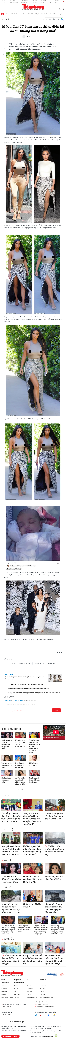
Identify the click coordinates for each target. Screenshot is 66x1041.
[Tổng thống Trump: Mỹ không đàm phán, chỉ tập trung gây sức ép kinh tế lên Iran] (58, 920)
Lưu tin (3, 59)
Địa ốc (25, 14)
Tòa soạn (4, 1002)
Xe (15, 991)
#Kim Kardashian (10, 663)
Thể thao (55, 14)
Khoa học (17, 994)
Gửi (56, 710)
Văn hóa (29, 991)
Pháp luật (48, 14)
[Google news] (55, 1015)
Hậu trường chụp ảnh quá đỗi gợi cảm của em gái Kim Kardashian (24, 678)
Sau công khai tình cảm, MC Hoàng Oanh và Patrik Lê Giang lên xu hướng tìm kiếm (34, 746)
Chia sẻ (3, 54)
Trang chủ (2, 14)
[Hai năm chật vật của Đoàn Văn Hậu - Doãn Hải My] (20, 735)
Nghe (3, 50)
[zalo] (50, 1015)
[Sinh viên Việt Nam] (52, 974)
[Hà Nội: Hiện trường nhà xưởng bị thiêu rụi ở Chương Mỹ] (55, 838)
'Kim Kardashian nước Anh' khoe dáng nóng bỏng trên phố (28, 689)
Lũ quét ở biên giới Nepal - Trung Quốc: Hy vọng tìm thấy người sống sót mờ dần (8, 930)
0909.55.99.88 (41, 1004)
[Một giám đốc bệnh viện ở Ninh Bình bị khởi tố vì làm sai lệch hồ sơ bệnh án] (11, 838)
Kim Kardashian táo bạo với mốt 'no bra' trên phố (25, 684)
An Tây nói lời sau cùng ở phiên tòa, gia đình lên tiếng (20, 781)
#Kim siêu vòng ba (25, 663)
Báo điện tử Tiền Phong (33, 7)
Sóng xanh (19, 14)
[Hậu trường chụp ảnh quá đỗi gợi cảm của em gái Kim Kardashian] (55, 678)
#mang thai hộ (39, 663)
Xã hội (7, 14)
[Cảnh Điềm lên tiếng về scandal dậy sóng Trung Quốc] (7, 735)
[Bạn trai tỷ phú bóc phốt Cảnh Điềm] (7, 758)
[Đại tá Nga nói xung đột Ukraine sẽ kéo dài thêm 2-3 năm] (25, 920)
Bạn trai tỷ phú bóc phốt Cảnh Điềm (6, 765)
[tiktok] (46, 1015)
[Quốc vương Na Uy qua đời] (33, 896)
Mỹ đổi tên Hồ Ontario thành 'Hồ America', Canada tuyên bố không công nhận (41, 930)
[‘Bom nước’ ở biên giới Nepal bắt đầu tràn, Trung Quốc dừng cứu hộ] (55, 896)
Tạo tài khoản (18, 700)
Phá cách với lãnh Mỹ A (33, 764)
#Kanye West (51, 663)
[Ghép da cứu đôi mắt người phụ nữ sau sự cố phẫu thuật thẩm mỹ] (33, 947)
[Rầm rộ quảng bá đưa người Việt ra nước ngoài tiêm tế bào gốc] (11, 947)
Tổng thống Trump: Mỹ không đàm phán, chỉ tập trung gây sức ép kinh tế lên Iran (57, 930)
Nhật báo (17, 980)
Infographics (19, 983)
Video (3, 980)
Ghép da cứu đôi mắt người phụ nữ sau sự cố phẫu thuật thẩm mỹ (33, 959)
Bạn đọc (42, 994)
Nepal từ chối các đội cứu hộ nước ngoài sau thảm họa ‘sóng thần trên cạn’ (10, 908)
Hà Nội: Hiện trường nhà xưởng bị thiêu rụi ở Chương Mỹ (54, 850)
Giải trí (5, 19)
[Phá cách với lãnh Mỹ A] (34, 758)
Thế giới (37, 14)
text (50, 19)
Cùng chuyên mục (11, 729)
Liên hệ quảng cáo (41, 1002)
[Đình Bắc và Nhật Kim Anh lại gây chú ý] (20, 758)
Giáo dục (3, 994)
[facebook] (60, 1)
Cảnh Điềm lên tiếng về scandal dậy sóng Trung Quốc (6, 744)
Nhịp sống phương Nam (46, 997)
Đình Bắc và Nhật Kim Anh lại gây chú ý (20, 765)
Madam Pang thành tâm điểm (6, 780)
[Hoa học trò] (62, 974)
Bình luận (3, 64)
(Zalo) (47, 1004)
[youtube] (63, 1)
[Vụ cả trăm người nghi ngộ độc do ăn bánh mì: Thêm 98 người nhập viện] (55, 947)
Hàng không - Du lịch (7, 997)
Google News (61, 19)
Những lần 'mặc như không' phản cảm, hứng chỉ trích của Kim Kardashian (33, 693)
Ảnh (28, 980)
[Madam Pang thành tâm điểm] (7, 773)
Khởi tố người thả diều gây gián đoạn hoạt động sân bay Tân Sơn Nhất (32, 850)
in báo (54, 19)
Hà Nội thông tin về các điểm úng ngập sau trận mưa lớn (54, 816)
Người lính (62, 14)
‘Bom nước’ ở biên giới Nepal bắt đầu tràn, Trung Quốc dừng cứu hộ (53, 908)
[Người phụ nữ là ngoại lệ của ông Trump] (34, 773)
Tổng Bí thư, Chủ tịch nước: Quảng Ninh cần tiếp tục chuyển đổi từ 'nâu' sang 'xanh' (32, 818)
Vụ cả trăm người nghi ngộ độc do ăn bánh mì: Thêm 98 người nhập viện (54, 959)
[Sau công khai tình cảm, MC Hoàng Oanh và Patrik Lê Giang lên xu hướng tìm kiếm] (34, 735)
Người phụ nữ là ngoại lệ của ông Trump (34, 780)
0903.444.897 (7, 1014)
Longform (5, 983)
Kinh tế (13, 14)
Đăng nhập (7, 700)
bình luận (57, 19)
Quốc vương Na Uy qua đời (32, 905)
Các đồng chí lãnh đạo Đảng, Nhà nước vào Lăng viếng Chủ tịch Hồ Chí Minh (11, 817)
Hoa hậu (29, 994)
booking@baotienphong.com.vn (45, 1006)
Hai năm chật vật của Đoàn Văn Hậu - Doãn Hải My (20, 743)
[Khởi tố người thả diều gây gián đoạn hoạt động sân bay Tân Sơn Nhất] (33, 838)
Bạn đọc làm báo (11, 1036)
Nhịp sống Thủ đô (32, 997)
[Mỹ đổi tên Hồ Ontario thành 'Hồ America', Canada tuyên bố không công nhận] (41, 920)
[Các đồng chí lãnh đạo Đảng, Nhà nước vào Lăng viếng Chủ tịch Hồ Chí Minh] (11, 805)
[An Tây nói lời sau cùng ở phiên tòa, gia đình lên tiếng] (20, 773)
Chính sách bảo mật (17, 1022)
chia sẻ (46, 19)
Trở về (3, 69)
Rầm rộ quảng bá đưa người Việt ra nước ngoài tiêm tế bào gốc (11, 959)
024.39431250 (7, 1006)
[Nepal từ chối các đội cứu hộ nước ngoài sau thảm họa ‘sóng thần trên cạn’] (11, 896)
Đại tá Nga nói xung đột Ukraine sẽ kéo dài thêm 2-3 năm (24, 929)
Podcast (43, 980)
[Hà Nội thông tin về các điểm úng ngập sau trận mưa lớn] (55, 805)
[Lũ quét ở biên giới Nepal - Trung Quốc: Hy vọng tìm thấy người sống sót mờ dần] (8, 920)
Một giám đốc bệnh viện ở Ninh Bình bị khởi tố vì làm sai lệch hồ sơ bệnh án (10, 850)
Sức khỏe (30, 14)
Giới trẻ (43, 14)
